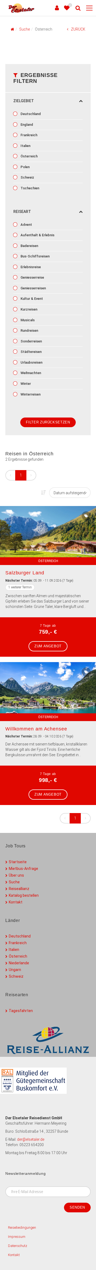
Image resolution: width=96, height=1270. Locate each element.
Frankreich (28, 135)
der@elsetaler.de (30, 1139)
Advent (26, 225)
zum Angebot (48, 646)
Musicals (27, 320)
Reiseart (22, 211)
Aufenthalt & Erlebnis (37, 235)
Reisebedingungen (22, 1227)
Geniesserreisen (33, 288)
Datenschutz (17, 1246)
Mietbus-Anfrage (23, 868)
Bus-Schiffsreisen (35, 256)
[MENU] (89, 8)
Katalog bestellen (24, 895)
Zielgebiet (23, 101)
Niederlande (19, 963)
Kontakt (15, 902)
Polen (25, 167)
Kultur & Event (31, 299)
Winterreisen (30, 394)
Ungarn (15, 970)
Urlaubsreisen (31, 362)
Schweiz (27, 177)
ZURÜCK (78, 29)
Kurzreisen (28, 309)
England (26, 125)
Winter (25, 384)
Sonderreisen (31, 341)
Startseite (18, 862)
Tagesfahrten (21, 1011)
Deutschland (30, 114)
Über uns (16, 875)
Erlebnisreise (30, 267)
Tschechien (29, 188)
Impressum (16, 1237)
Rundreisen (29, 330)
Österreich (29, 156)
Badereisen (29, 246)
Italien (25, 146)
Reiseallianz (19, 889)
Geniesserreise (32, 277)
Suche (14, 882)
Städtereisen (31, 352)
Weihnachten (30, 373)
